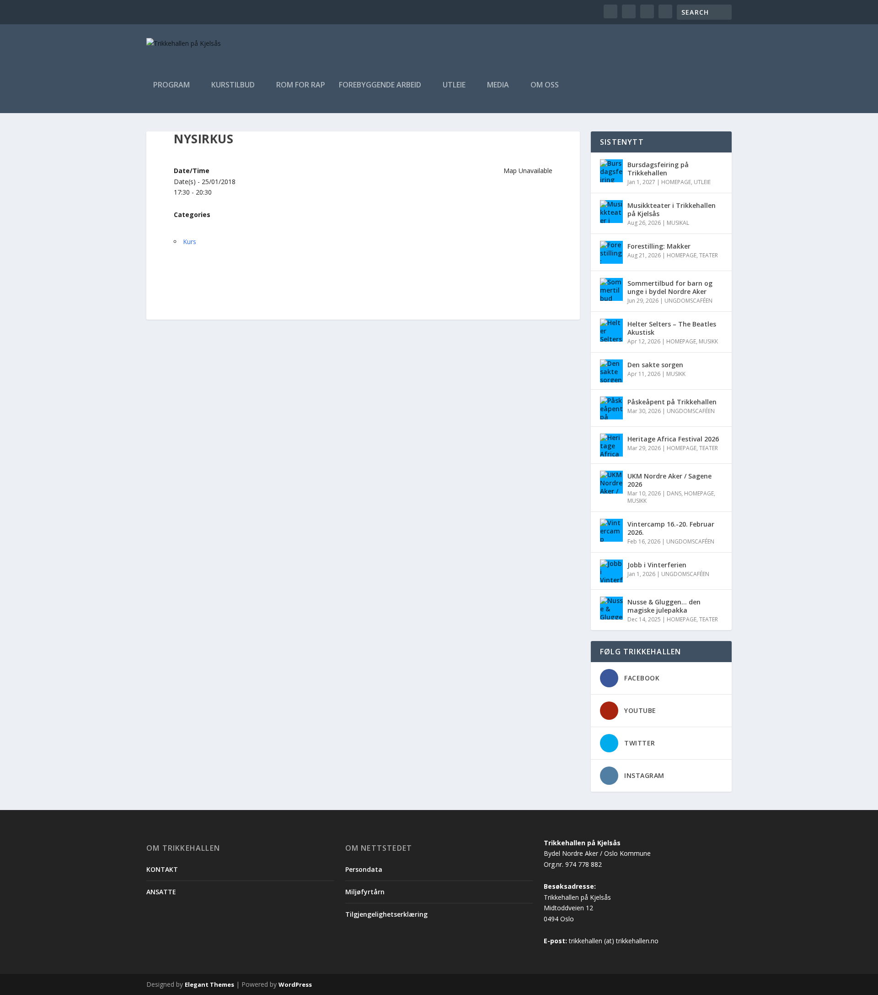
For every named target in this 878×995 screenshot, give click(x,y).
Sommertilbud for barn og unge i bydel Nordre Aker (669, 287)
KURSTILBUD (233, 85)
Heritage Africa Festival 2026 (673, 439)
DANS (674, 493)
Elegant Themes (209, 984)
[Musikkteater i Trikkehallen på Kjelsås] (611, 211)
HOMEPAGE (676, 182)
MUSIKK (708, 341)
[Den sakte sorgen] (611, 370)
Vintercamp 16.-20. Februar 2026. (670, 528)
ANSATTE (161, 891)
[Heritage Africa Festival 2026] (611, 445)
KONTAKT (162, 869)
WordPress (295, 984)
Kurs (189, 241)
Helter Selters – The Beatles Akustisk (671, 328)
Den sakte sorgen (655, 364)
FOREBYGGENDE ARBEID (380, 85)
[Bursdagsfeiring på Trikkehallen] (611, 170)
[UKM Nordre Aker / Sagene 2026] (611, 482)
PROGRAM (171, 85)
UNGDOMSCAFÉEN (688, 300)
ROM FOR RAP (300, 85)
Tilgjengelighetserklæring (386, 914)
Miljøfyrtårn (365, 891)
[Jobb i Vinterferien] (611, 571)
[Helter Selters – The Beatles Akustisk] (611, 330)
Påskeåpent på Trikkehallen (672, 401)
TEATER (708, 255)
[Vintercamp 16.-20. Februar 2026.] (611, 530)
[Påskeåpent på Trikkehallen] (611, 408)
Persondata (363, 869)
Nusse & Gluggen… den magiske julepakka (664, 606)
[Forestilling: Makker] (611, 252)
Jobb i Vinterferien (656, 564)
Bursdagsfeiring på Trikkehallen (658, 168)
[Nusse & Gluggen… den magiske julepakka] (611, 608)
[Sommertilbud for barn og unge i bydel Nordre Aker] (611, 289)
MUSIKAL (678, 223)
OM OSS (544, 85)
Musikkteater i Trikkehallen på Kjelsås (671, 209)
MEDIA (498, 85)
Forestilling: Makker (659, 246)
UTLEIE (454, 85)
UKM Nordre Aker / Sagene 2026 (669, 480)
